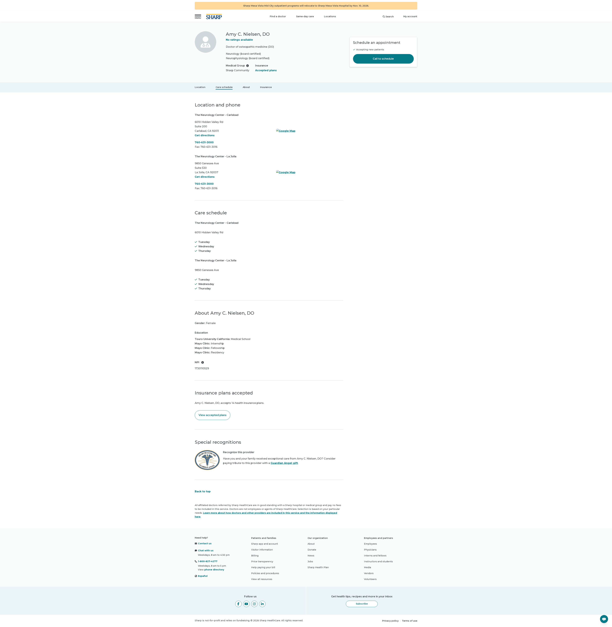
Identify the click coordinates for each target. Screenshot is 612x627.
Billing (255, 555)
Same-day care (305, 16)
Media (367, 567)
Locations (330, 16)
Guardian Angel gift (284, 463)
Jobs (310, 561)
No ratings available (239, 39)
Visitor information (262, 549)
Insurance (266, 87)
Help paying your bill (263, 567)
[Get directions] (309, 131)
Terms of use (409, 620)
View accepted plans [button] (212, 415)
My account (410, 16)
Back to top (203, 491)
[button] (198, 16)
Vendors (369, 573)
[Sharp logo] (214, 16)
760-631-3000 (204, 142)
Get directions (205, 135)
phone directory (214, 569)
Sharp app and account (264, 543)
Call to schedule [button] (383, 58)
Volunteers (370, 579)
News (311, 555)
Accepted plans (266, 70)
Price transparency (262, 561)
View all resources (261, 579)
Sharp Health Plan (318, 567)
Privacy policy (390, 620)
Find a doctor (278, 16)
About (246, 87)
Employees (370, 543)
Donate (312, 549)
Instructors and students (378, 561)
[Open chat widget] (604, 619)
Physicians (370, 549)
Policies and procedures (265, 573)
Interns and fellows (375, 555)
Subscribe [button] (362, 603)
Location (200, 87)
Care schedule (224, 87)
